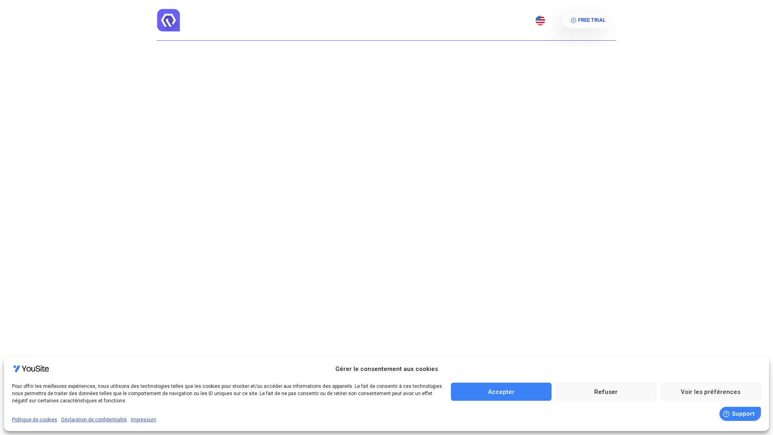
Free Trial (592, 20)
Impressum (143, 420)
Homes (325, 20)
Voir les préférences (710, 392)
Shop (363, 20)
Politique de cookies (34, 420)
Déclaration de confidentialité (94, 420)
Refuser (606, 392)
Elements (435, 20)
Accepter (501, 392)
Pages (392, 20)
